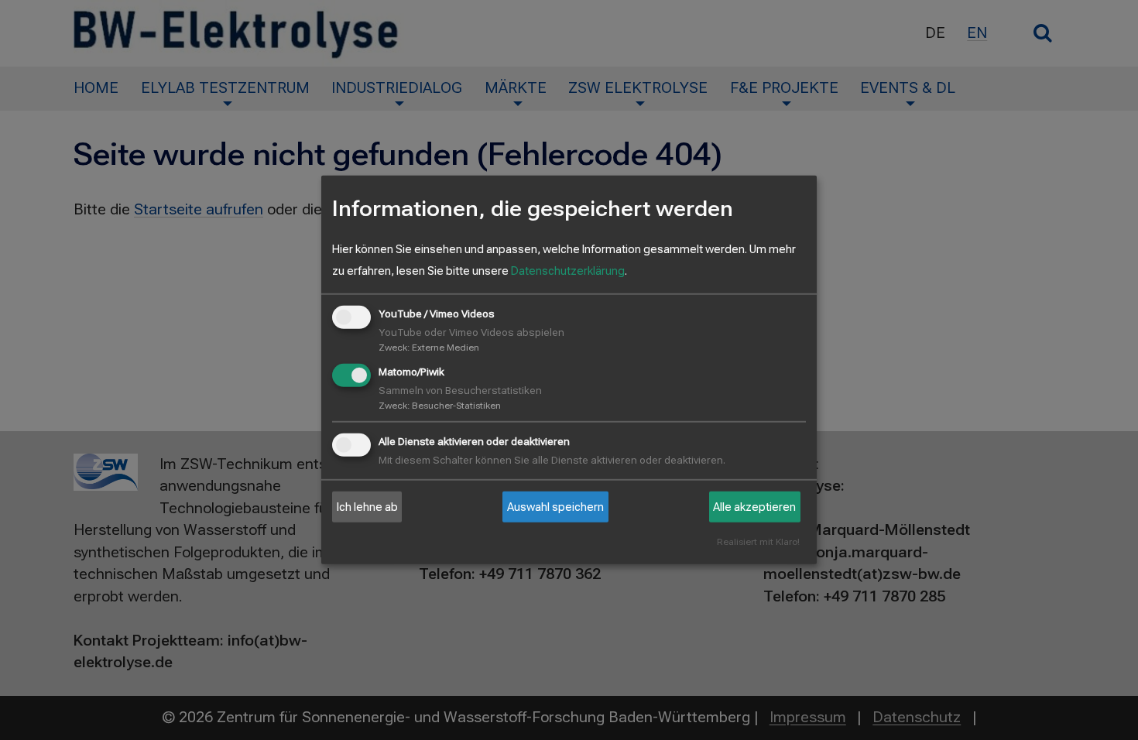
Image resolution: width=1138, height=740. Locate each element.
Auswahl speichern (555, 507)
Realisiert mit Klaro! (758, 542)
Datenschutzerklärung (568, 271)
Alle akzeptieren (754, 507)
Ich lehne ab (367, 507)
